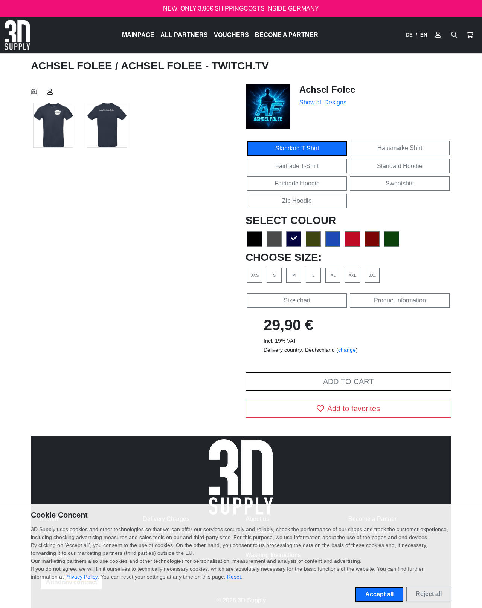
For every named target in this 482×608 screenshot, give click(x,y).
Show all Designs (322, 102)
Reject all (429, 594)
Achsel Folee (73, 66)
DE (409, 35)
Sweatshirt (400, 183)
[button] (469, 35)
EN (423, 35)
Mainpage (138, 35)
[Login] (438, 35)
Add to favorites (353, 408)
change (347, 350)
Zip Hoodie (297, 201)
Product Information (400, 300)
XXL (352, 275)
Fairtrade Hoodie (297, 183)
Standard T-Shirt (297, 148)
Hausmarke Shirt (399, 148)
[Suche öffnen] (454, 35)
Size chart (297, 300)
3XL (372, 275)
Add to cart (348, 381)
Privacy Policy (81, 577)
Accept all (379, 594)
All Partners (184, 35)
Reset (234, 577)
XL (333, 275)
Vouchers (231, 35)
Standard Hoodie (400, 166)
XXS (255, 275)
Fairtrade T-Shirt (297, 166)
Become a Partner (286, 35)
